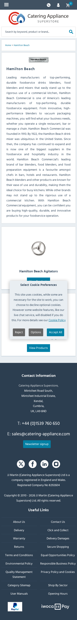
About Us (19, 521)
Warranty (19, 538)
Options (36, 332)
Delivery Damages (58, 538)
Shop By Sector (58, 585)
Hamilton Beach (22, 45)
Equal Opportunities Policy (58, 555)
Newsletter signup (37, 444)
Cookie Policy (57, 320)
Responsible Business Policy (58, 563)
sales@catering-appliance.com (41, 433)
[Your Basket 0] (68, 5)
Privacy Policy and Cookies (58, 571)
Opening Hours (58, 593)
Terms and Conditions (19, 555)
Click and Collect (57, 530)
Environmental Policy (19, 563)
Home (8, 45)
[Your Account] (58, 5)
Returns (19, 546)
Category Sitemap (19, 585)
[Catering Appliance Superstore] (38, 18)
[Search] (71, 31)
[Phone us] (48, 5)
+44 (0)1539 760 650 (41, 423)
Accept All (55, 332)
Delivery (19, 530)
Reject (19, 332)
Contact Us (58, 521)
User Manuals (19, 593)
